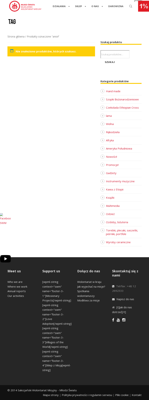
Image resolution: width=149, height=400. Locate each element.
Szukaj (110, 62)
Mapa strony (51, 395)
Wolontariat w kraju (89, 282)
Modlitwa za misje (88, 300)
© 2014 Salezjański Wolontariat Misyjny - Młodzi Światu (42, 390)
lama (109, 116)
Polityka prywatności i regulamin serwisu (87, 395)
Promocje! (112, 165)
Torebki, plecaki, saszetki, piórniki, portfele (122, 232)
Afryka (110, 140)
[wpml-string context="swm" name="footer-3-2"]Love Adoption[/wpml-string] (57, 314)
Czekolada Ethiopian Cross (122, 107)
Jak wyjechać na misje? (91, 286)
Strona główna (16, 36)
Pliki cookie (122, 395)
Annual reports (16, 291)
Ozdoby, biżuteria (117, 222)
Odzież (110, 214)
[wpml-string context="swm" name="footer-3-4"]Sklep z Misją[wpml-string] (56, 361)
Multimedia (113, 206)
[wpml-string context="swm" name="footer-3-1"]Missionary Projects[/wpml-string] (56, 291)
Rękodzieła (113, 132)
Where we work (17, 286)
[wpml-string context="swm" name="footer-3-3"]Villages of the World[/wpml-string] (55, 337)
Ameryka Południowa (119, 148)
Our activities (15, 296)
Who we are (15, 282)
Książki (110, 197)
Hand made (113, 91)
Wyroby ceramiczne (118, 242)
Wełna (110, 124)
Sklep (78, 6)
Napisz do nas (125, 299)
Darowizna (115, 6)
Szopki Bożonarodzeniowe (122, 99)
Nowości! (111, 156)
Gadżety (111, 173)
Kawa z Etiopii (114, 189)
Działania (59, 6)
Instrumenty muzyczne (120, 181)
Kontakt (137, 395)
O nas (95, 6)
